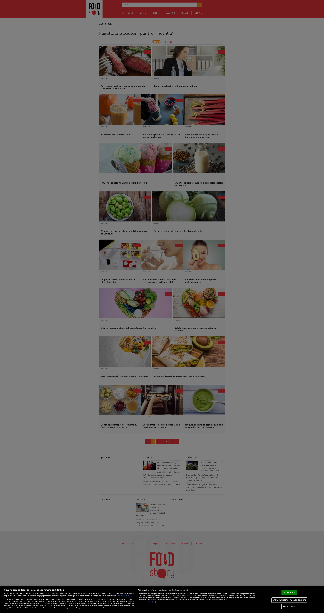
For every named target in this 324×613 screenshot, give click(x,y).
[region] (162, 599)
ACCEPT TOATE (289, 592)
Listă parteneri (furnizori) (147, 602)
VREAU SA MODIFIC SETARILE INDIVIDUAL (289, 600)
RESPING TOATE (289, 607)
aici (126, 603)
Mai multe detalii (124, 596)
